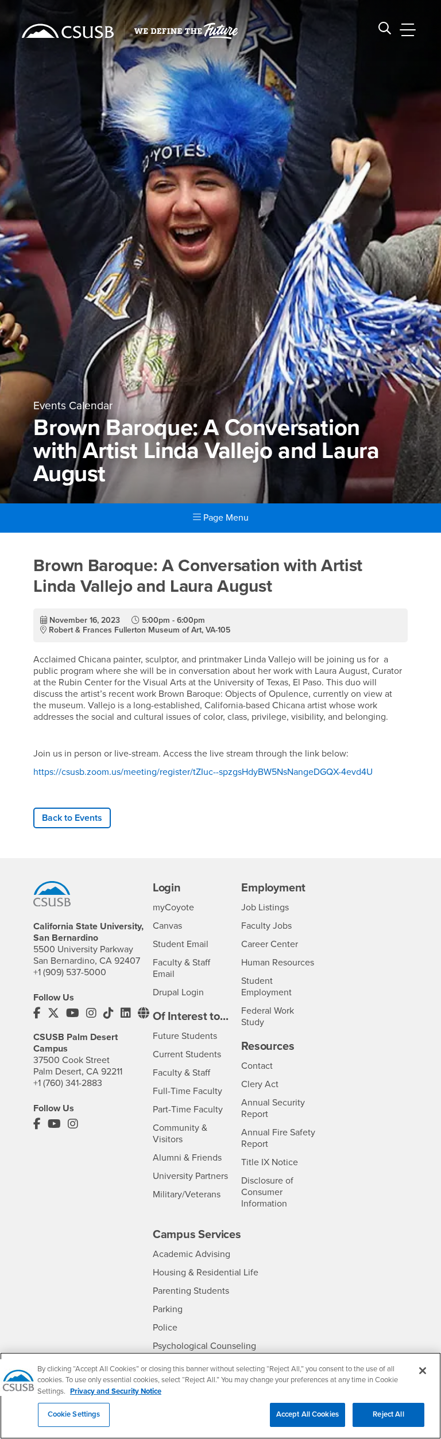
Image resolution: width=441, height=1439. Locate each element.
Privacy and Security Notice (115, 1391)
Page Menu (225, 517)
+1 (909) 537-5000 (69, 972)
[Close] (422, 1370)
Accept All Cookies (307, 1414)
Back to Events (72, 818)
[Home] (68, 31)
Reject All (388, 1414)
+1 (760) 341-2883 (67, 1083)
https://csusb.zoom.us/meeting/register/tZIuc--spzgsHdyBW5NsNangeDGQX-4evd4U (203, 772)
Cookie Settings (74, 1414)
